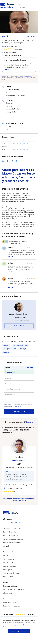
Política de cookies (9, 532)
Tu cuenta (31, 7)
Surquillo (6, 352)
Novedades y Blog (9, 602)
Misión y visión (8, 570)
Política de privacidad (10, 535)
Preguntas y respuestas (11, 606)
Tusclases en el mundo (11, 573)
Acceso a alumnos (9, 566)
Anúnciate (22, 7)
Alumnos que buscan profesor (13, 590)
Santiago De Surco (9, 349)
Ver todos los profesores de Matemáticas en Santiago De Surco (19, 499)
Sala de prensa (8, 577)
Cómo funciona (8, 559)
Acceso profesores (9, 562)
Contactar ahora (19, 412)
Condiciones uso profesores (13, 539)
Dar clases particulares (11, 586)
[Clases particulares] (7, 6)
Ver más (6, 69)
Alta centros (7, 593)
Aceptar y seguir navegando (19, 631)
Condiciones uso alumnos (12, 543)
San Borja (22, 349)
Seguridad (6, 546)
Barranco (6, 345)
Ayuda (5, 555)
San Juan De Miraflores (20, 345)
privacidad (18, 406)
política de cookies (30, 626)
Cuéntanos (30, 422)
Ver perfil (18, 326)
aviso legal (10, 406)
